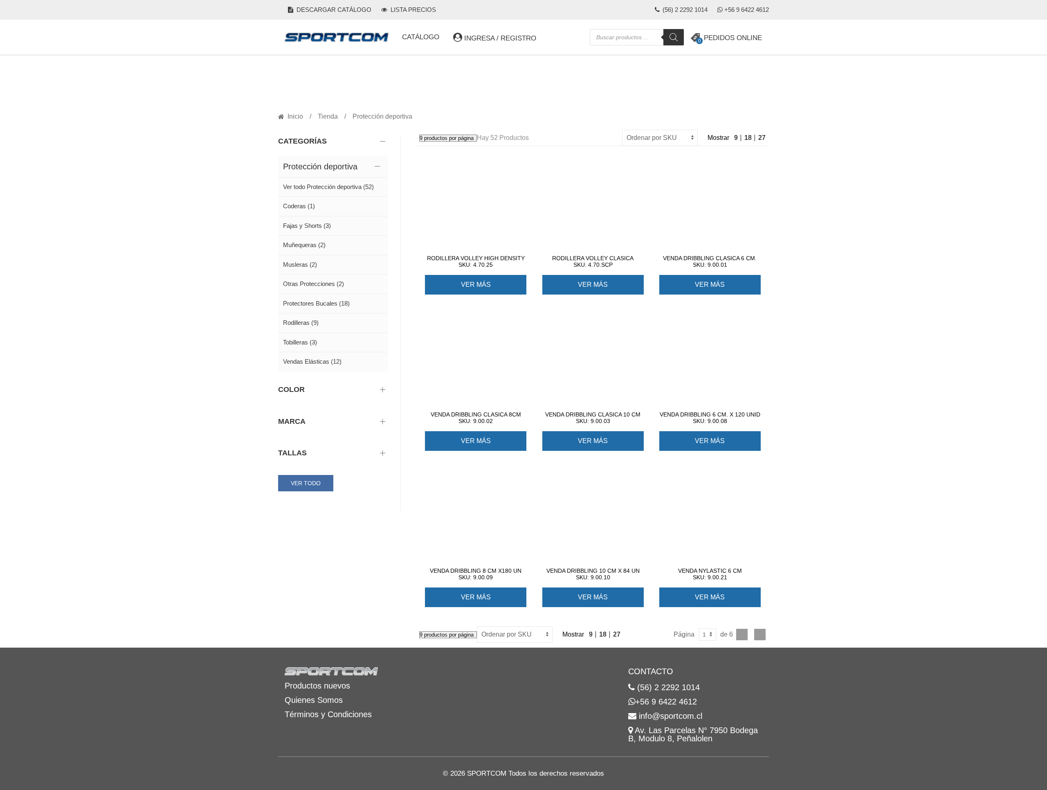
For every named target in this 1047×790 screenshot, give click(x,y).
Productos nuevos (317, 686)
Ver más (476, 284)
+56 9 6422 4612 (746, 9)
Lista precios (412, 9)
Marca (292, 421)
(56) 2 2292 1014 (684, 9)
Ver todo (306, 483)
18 (748, 138)
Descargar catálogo (333, 9)
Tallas (292, 453)
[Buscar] (673, 37)
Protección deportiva (320, 166)
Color (291, 389)
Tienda (328, 116)
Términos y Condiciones (328, 714)
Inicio (295, 116)
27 (762, 138)
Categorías (302, 141)
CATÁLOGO (420, 37)
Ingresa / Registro (499, 38)
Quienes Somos (314, 700)
